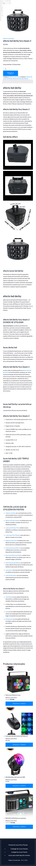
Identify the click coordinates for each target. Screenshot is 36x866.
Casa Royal (9, 597)
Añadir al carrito (10, 73)
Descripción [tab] (7, 81)
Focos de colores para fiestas (14, 555)
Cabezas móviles (10, 513)
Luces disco (9, 570)
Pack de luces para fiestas (13, 562)
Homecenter (9, 619)
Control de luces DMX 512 (13, 548)
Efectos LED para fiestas (12, 520)
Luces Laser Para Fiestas (12, 535)
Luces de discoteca (11, 575)
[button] (4, 3)
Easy (7, 611)
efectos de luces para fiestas (20, 78)
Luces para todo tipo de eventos (19, 855)
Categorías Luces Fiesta (19, 852)
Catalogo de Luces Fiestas (19, 849)
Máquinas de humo (11, 540)
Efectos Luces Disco (8, 38)
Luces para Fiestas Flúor (12, 528)
